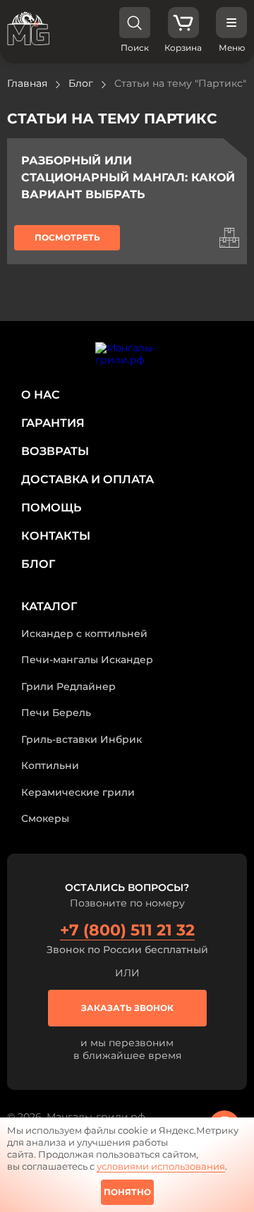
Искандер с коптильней (84, 633)
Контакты (55, 536)
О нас (40, 394)
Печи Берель (56, 712)
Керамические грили (78, 792)
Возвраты (55, 451)
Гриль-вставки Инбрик (81, 739)
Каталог (49, 606)
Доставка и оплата (87, 479)
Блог (38, 564)
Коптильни (50, 765)
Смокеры (45, 818)
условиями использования (161, 1166)
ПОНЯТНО (127, 1192)
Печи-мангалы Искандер (87, 659)
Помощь (51, 507)
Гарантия (53, 423)
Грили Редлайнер (68, 686)
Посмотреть (67, 237)
